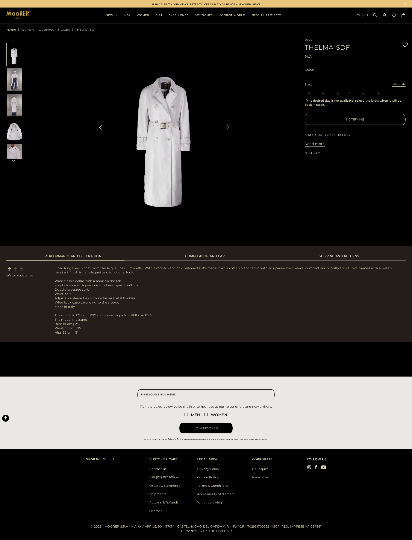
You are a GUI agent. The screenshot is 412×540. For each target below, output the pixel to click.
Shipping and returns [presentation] (339, 256)
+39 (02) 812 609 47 (164, 477)
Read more (315, 144)
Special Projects (266, 15)
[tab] (72, 258)
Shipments (158, 494)
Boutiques (204, 15)
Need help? (312, 153)
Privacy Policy (175, 439)
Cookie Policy (208, 477)
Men (127, 15)
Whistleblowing (209, 502)
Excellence (178, 15)
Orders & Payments (164, 486)
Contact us (158, 469)
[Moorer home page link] (18, 15)
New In (112, 15)
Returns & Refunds (164, 502)
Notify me (355, 119)
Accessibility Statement (216, 494)
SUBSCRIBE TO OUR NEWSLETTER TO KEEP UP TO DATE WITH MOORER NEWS (206, 4)
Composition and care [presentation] (206, 256)
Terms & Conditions (212, 486)
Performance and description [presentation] (73, 256)
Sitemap (156, 511)
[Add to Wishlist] (405, 45)
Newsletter (260, 477)
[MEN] (187, 414)
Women (143, 15)
